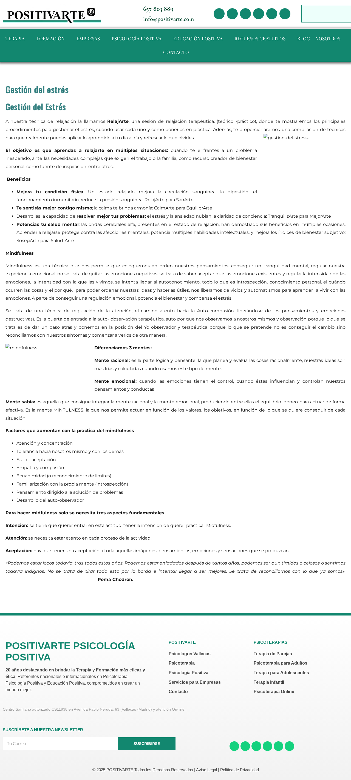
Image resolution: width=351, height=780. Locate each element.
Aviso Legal (206, 769)
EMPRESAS (88, 38)
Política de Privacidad (239, 769)
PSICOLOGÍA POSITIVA (137, 38)
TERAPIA (15, 38)
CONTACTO (176, 52)
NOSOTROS (327, 38)
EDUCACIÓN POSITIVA (198, 38)
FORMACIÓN (50, 38)
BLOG (303, 38)
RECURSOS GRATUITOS (259, 38)
